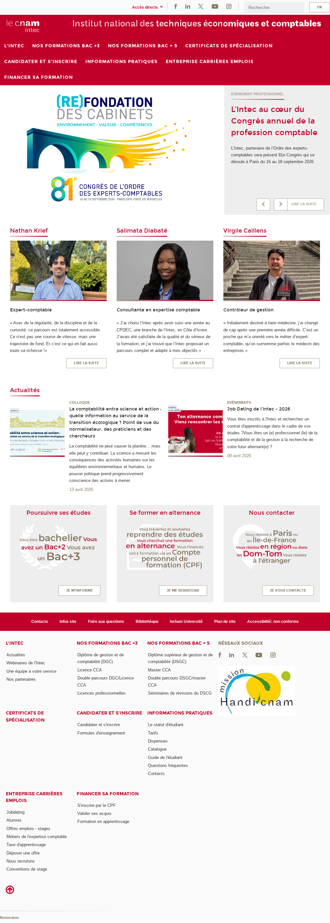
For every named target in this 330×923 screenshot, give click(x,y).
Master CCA (159, 670)
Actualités (15, 654)
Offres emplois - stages (28, 828)
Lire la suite (303, 204)
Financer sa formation (108, 794)
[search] (274, 7)
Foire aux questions (106, 621)
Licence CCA (89, 670)
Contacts (39, 621)
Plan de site (225, 621)
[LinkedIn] (187, 6)
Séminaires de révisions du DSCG (180, 693)
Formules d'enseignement (101, 733)
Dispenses (158, 741)
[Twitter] (201, 6)
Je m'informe (79, 590)
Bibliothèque (147, 621)
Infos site (68, 621)
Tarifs (153, 733)
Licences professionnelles (101, 693)
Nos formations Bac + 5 (178, 643)
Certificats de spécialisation (25, 716)
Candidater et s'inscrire (109, 713)
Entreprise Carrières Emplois (34, 797)
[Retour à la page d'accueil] (23, 26)
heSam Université (186, 621)
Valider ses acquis (94, 813)
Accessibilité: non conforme (273, 621)
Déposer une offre (23, 853)
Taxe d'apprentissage (26, 844)
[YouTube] (214, 6)
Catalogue (157, 749)
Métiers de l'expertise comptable (36, 836)
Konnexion (9, 918)
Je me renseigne (183, 590)
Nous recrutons (20, 861)
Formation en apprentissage (103, 821)
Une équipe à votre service (31, 671)
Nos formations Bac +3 (107, 643)
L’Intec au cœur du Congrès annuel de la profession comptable (274, 121)
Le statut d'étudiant (165, 724)
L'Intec (15, 643)
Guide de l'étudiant (165, 757)
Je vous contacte (288, 590)
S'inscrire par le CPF (96, 805)
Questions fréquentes (168, 765)
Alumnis (14, 820)
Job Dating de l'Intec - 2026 (258, 409)
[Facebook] (175, 6)
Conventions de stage (26, 869)
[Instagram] (229, 6)
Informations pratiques (179, 713)
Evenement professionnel (257, 94)
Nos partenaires (21, 679)
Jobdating (15, 812)
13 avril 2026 (81, 489)
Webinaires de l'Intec (25, 662)
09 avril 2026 (239, 455)
